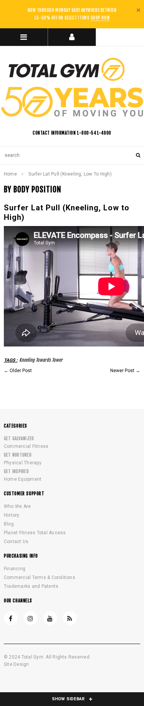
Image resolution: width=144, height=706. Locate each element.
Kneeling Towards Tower (41, 360)
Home (10, 174)
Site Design (16, 664)
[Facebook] (11, 618)
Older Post (21, 370)
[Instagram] (30, 618)
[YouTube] (50, 618)
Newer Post (122, 370)
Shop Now (100, 18)
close (138, 10)
